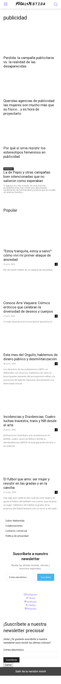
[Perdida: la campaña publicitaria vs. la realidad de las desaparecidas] (30, 40)
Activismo (8, 169)
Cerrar (8, 664)
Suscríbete (46, 577)
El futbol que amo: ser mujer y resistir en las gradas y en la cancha (26, 483)
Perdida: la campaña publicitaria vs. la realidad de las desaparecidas (28, 62)
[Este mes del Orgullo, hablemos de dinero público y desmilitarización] (30, 337)
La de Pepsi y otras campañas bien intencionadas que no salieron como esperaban (26, 176)
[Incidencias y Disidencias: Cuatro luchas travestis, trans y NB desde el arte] (30, 398)
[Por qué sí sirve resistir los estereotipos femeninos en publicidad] (30, 130)
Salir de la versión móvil (30, 671)
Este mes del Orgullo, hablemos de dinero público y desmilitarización (30, 357)
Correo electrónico (13, 649)
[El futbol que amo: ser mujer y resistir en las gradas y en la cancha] (30, 461)
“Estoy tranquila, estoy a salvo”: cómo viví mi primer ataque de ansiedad (27, 255)
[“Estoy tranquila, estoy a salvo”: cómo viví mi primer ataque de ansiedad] (30, 233)
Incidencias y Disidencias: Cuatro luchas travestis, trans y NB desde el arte (30, 421)
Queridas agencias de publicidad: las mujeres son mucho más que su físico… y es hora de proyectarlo (29, 107)
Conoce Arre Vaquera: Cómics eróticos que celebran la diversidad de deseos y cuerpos (28, 307)
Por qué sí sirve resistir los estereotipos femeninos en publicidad (24, 152)
